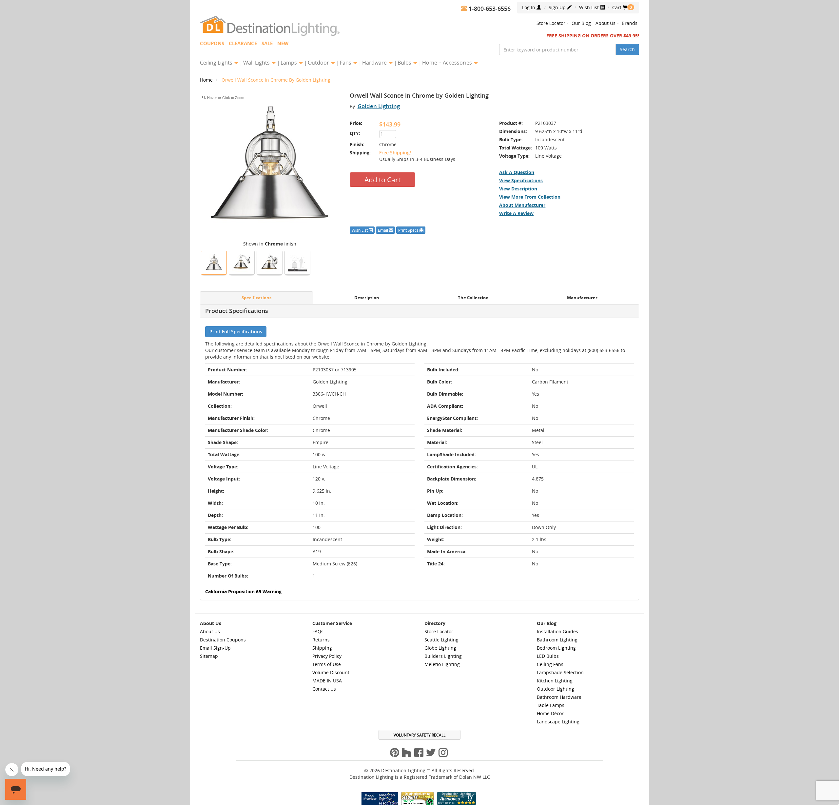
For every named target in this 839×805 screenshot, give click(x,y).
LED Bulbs (548, 656)
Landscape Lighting (558, 721)
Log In (529, 7)
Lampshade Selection (560, 672)
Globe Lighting (440, 648)
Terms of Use (326, 664)
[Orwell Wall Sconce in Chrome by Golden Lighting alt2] (242, 262)
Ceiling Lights (217, 62)
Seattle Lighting (441, 640)
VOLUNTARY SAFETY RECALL (419, 734)
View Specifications (521, 180)
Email (383, 230)
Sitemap (209, 656)
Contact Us (324, 689)
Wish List (589, 7)
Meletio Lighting (442, 664)
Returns (321, 640)
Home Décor (550, 713)
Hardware (375, 62)
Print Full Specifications (235, 331)
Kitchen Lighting (555, 680)
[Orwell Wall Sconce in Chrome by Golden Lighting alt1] (270, 262)
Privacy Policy (326, 656)
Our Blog (581, 23)
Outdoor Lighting (555, 689)
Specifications (256, 298)
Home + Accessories (447, 62)
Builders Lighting (443, 656)
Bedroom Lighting (556, 648)
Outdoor (319, 62)
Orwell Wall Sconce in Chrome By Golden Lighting (276, 80)
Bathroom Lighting (557, 640)
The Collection (473, 298)
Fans (346, 62)
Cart (619, 7)
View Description (518, 189)
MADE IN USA (327, 680)
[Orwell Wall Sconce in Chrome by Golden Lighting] (214, 262)
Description (366, 298)
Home (207, 80)
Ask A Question (516, 172)
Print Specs (409, 230)
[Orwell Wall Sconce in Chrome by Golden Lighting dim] (297, 262)
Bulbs (405, 62)
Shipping (322, 648)
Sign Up (558, 7)
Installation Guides (557, 631)
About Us (605, 23)
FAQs (317, 631)
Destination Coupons (223, 640)
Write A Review (516, 213)
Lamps (289, 62)
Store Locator (551, 23)
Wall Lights (257, 62)
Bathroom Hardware (559, 697)
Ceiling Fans (550, 664)
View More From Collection (529, 197)
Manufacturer (582, 298)
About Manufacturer (522, 205)
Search (627, 49)
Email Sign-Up (215, 648)
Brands (629, 23)
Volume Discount (330, 672)
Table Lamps (550, 705)
